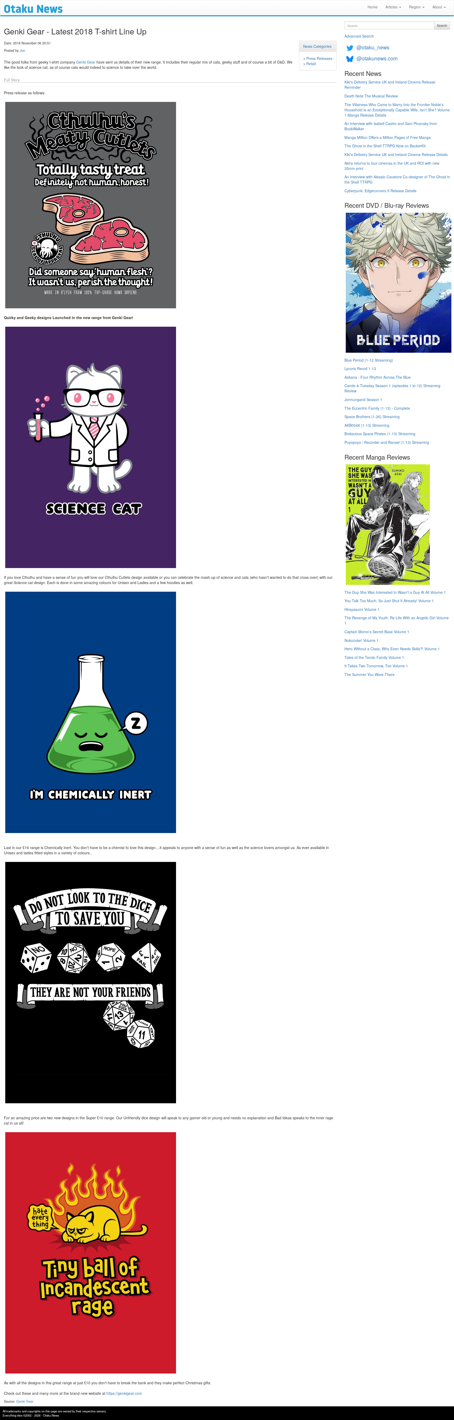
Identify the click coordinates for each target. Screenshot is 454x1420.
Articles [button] (392, 6)
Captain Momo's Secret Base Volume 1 (376, 631)
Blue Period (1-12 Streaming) (368, 360)
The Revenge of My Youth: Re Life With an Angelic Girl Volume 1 (396, 620)
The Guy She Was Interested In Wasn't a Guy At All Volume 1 (395, 592)
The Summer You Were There (369, 674)
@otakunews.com (377, 58)
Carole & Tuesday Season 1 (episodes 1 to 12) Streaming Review (392, 388)
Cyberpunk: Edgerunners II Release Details (380, 190)
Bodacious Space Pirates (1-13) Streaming (379, 433)
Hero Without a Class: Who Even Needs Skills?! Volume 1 (392, 648)
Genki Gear (85, 62)
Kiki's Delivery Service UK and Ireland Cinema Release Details (396, 154)
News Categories (317, 46)
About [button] (437, 6)
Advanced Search (359, 36)
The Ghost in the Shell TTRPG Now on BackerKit (385, 145)
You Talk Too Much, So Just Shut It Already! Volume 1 (389, 600)
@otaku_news (373, 47)
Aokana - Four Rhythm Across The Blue (377, 377)
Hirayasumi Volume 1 (362, 609)
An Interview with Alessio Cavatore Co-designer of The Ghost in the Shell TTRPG (397, 179)
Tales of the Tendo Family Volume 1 (374, 657)
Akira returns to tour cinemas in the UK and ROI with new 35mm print (391, 165)
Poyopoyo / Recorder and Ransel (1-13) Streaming (386, 442)
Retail (311, 63)
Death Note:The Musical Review (371, 95)
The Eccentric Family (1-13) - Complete (377, 408)
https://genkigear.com (124, 1393)
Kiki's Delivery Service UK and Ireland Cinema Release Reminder (389, 84)
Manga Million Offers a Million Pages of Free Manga (387, 137)
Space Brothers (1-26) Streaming (372, 416)
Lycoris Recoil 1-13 (360, 368)
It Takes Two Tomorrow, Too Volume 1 (376, 665)
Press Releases (319, 58)
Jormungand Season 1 (363, 399)
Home (373, 6)
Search (442, 25)
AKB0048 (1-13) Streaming (366, 425)
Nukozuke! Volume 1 (361, 640)
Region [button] (415, 6)
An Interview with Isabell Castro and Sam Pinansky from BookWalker (390, 126)
